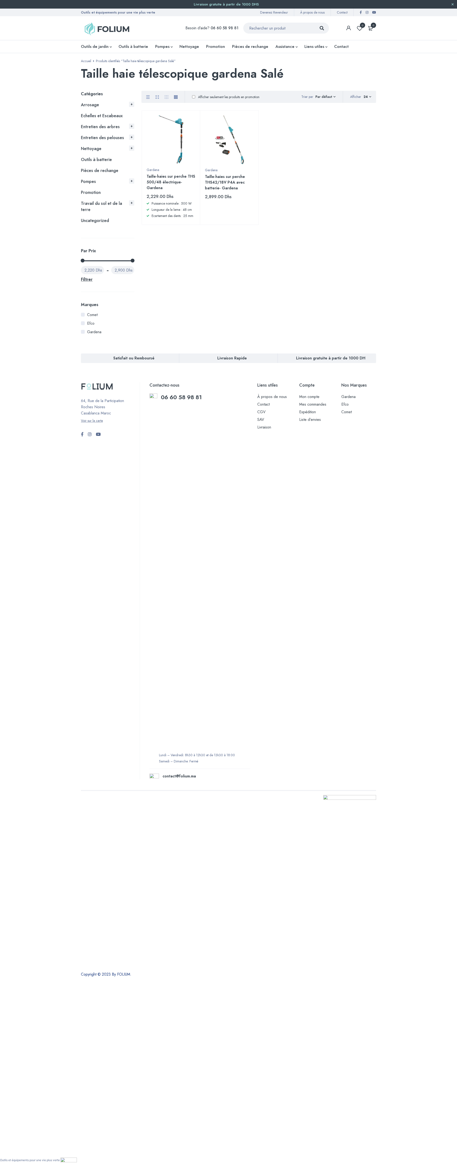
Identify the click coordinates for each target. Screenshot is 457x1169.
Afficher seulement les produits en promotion (228, 97)
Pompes (88, 181)
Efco (90, 323)
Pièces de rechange (99, 170)
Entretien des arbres (100, 127)
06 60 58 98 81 (182, 397)
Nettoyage (91, 149)
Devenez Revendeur (274, 12)
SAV (260, 419)
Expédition (307, 412)
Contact (342, 12)
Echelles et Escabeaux (102, 116)
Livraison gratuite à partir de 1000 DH (330, 358)
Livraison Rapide (232, 358)
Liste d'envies (362, 25)
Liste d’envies (310, 419)
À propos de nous (312, 12)
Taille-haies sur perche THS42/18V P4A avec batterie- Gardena (225, 182)
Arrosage (90, 105)
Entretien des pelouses (102, 138)
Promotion (91, 192)
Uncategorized (95, 220)
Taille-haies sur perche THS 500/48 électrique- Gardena (171, 182)
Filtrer (87, 279)
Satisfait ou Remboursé (133, 358)
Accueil (86, 61)
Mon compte (309, 396)
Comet (92, 314)
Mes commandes (312, 404)
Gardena (94, 332)
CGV (261, 412)
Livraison (264, 427)
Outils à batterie (96, 159)
